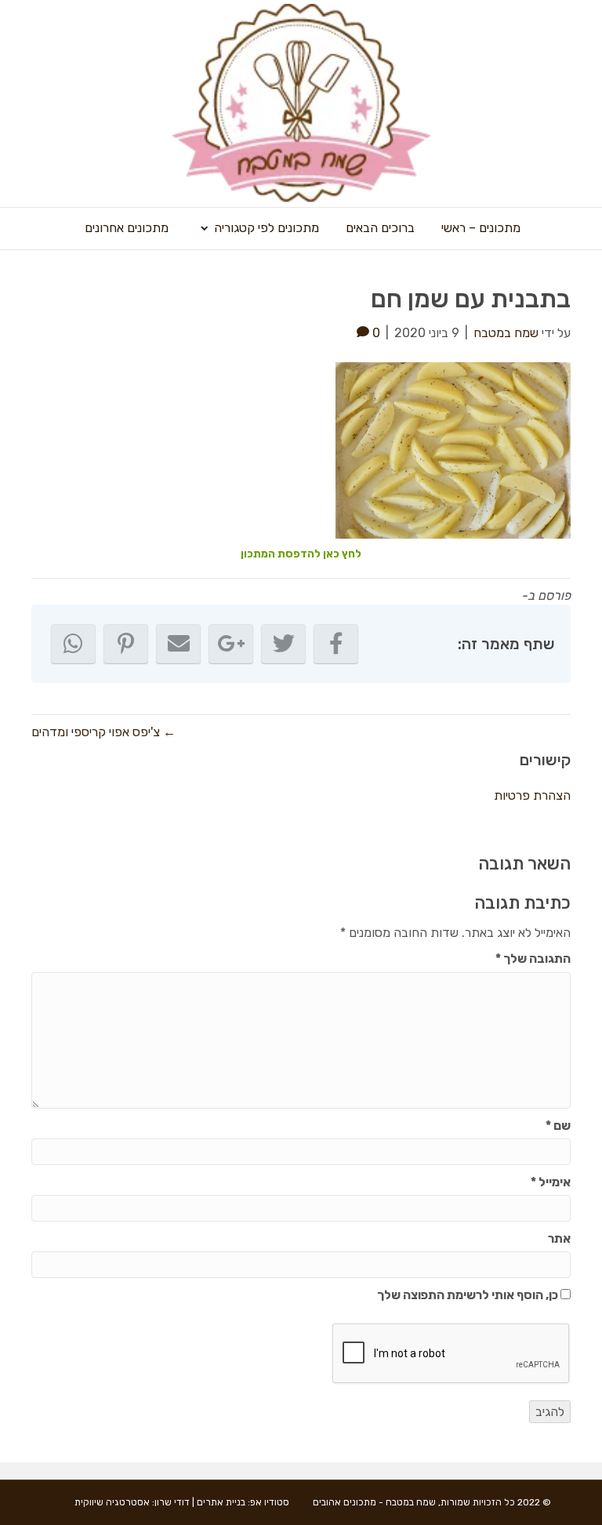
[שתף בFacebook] (336, 643)
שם (558, 1125)
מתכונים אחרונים (127, 227)
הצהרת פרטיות (532, 795)
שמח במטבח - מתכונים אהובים (374, 1502)
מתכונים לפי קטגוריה (266, 227)
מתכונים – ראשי (480, 227)
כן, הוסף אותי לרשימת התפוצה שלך (468, 1294)
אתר (559, 1238)
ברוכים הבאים (380, 227)
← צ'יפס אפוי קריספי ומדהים (103, 731)
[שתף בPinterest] (125, 643)
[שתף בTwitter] (283, 643)
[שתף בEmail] (178, 643)
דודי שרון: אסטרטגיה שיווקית (132, 1502)
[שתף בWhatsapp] (73, 643)
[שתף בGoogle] (231, 643)
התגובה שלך (533, 958)
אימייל (551, 1182)
